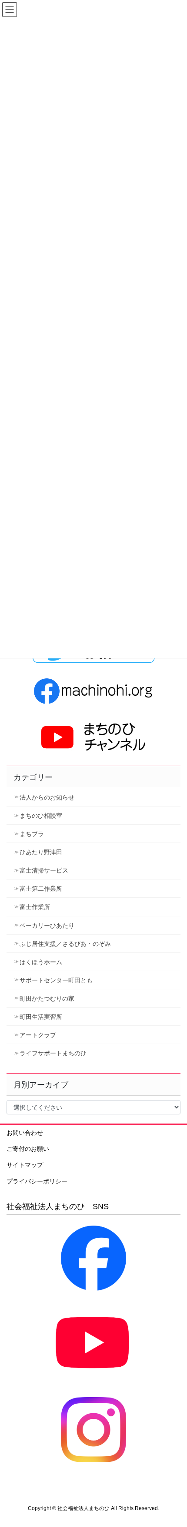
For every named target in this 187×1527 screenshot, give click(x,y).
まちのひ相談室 (41, 815)
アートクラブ (38, 1034)
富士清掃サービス (44, 870)
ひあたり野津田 (41, 852)
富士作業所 (35, 906)
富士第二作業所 (41, 888)
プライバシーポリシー (37, 1181)
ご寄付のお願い (28, 1148)
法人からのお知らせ (47, 797)
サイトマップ (25, 1164)
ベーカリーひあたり (47, 925)
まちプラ (32, 833)
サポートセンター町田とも (56, 980)
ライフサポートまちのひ (53, 1053)
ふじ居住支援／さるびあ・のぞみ (65, 943)
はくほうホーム (41, 962)
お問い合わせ (25, 1132)
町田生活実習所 (41, 1016)
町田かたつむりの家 (47, 998)
